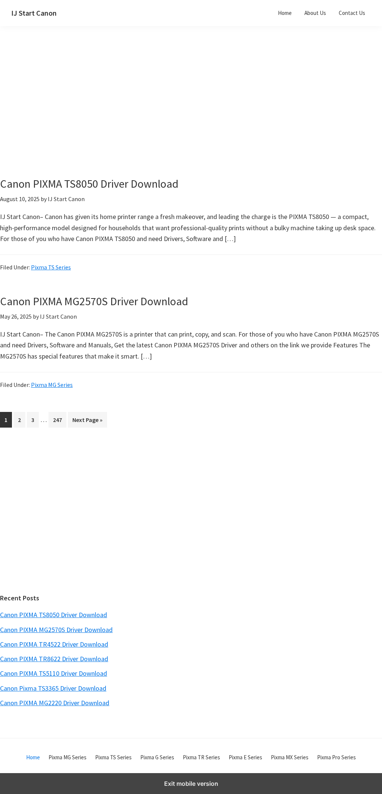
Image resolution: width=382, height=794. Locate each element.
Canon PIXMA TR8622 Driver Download (54, 658)
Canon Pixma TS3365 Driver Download (53, 688)
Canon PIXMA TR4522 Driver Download (54, 644)
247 (59, 419)
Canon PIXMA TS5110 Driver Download (53, 673)
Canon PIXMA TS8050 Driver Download (89, 183)
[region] (128, 111)
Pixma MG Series (52, 384)
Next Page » (87, 422)
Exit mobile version (191, 783)
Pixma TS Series (51, 267)
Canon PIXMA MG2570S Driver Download (94, 301)
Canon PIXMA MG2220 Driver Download (54, 702)
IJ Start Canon (34, 13)
